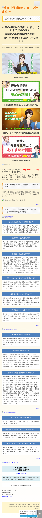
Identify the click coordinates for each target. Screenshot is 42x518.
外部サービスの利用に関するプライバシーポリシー (24, 504)
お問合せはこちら (7, 496)
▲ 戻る (38, 204)
